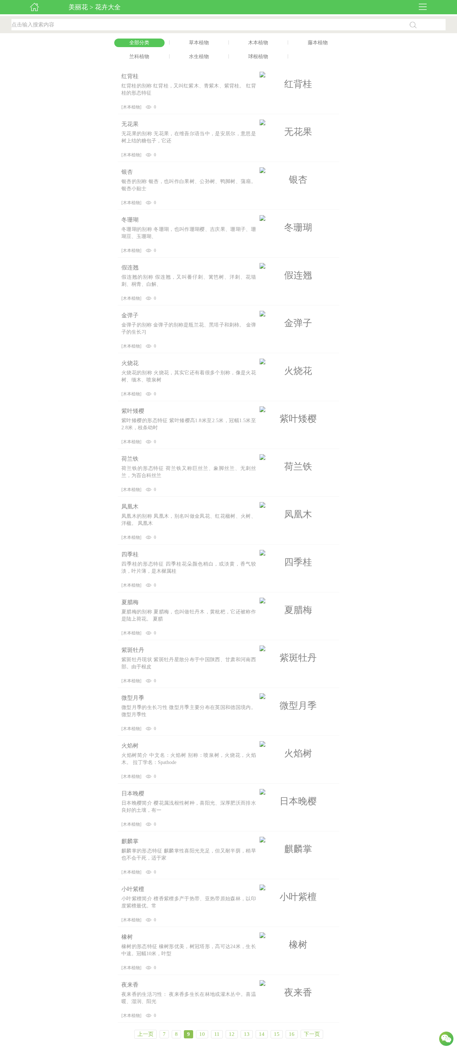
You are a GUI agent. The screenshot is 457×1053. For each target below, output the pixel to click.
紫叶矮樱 (132, 411)
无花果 (130, 124)
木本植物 (131, 107)
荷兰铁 (130, 459)
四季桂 (130, 554)
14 (262, 1034)
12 (232, 1034)
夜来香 (130, 985)
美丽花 (78, 7)
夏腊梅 (130, 602)
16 (292, 1034)
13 (247, 1034)
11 (217, 1034)
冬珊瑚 (130, 220)
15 (277, 1034)
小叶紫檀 (132, 889)
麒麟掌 (130, 841)
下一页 (312, 1034)
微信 (446, 1040)
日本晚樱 (132, 793)
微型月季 (132, 698)
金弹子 (130, 315)
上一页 (145, 1034)
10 (202, 1034)
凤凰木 (130, 506)
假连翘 (130, 267)
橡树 (127, 937)
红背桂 (130, 76)
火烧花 (130, 363)
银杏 (127, 172)
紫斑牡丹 (132, 650)
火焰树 (130, 746)
